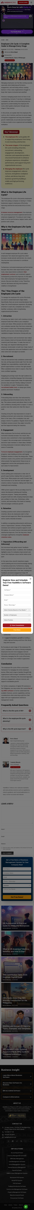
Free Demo (17, 630)
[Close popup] (30, 578)
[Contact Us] (26, 1207)
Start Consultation (18, 625)
